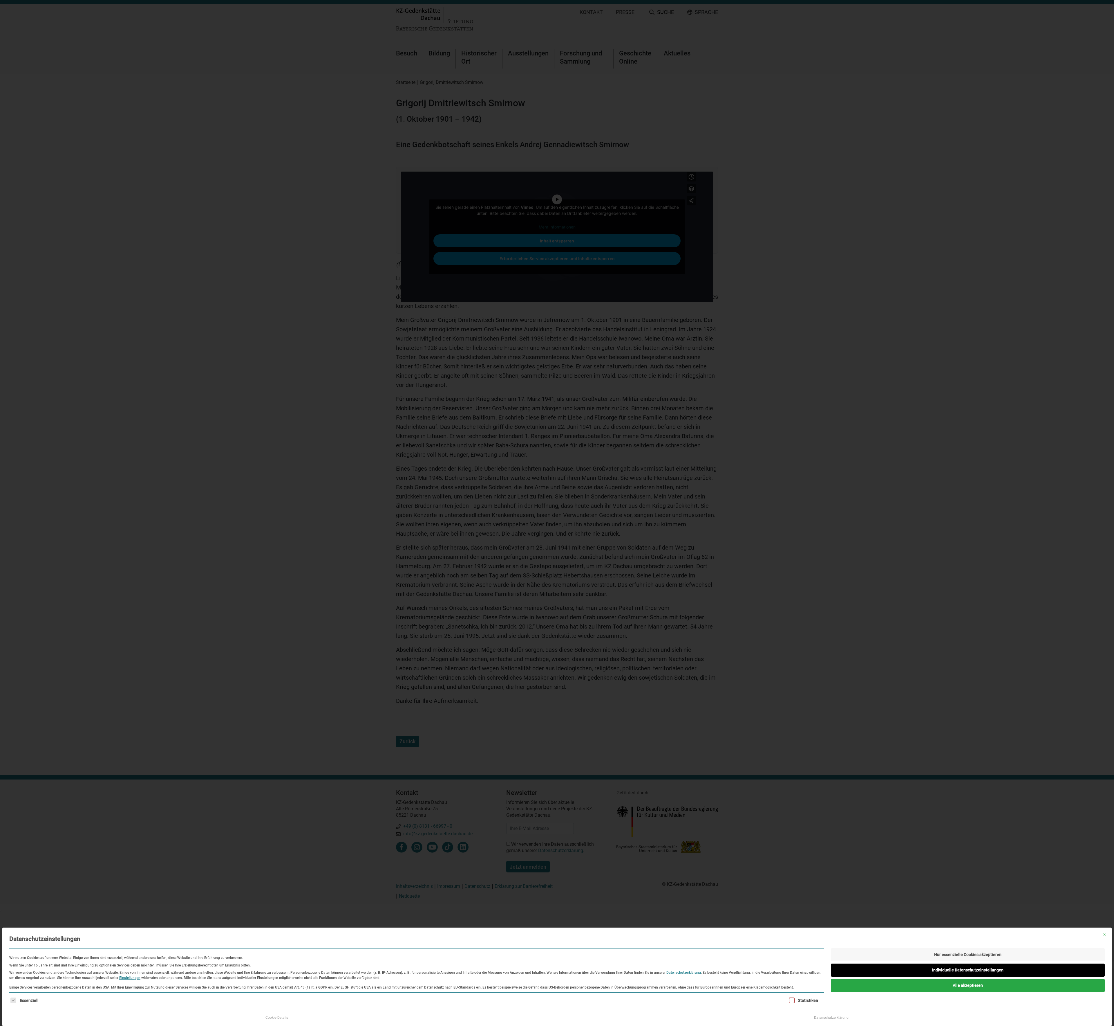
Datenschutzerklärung (683, 973)
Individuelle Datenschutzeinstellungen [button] (967, 970)
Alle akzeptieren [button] (968, 985)
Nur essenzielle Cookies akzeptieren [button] (967, 954)
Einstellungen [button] (129, 978)
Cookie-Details (276, 1018)
